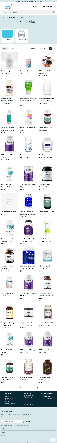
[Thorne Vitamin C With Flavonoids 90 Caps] (9, 228)
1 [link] (20, 387)
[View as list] (54, 48)
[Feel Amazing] (9, 60)
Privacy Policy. (25, 425)
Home (3, 17)
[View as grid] (50, 48)
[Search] (54, 12)
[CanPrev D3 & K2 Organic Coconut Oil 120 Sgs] (28, 255)
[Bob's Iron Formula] (28, 60)
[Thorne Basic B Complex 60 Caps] (9, 339)
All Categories (11, 17)
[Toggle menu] (2, 6)
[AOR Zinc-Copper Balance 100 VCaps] (28, 282)
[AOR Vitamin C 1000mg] (28, 339)
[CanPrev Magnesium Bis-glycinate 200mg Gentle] (28, 201)
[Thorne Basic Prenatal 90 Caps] (28, 117)
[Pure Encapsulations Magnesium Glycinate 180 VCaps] (47, 144)
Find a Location (47, 398)
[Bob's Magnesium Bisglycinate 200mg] (9, 87)
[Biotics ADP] (28, 144)
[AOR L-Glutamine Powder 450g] (28, 173)
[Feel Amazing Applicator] (9, 201)
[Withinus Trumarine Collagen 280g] (47, 255)
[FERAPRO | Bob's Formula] (47, 60)
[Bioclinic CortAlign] (28, 366)
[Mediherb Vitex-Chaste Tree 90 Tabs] (47, 117)
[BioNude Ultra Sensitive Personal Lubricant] (47, 228)
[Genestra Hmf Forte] (9, 282)
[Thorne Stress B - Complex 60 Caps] (9, 173)
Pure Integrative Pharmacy (29, 442)
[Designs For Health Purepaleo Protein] (47, 173)
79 (31, 387)
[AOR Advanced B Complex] (9, 144)
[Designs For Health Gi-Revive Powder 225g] (28, 312)
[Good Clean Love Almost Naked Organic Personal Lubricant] (28, 87)
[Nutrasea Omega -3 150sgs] (47, 366)
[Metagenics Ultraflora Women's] (9, 255)
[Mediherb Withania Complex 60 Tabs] (9, 366)
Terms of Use (18, 425)
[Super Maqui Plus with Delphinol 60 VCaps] (28, 228)
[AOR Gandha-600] (47, 339)
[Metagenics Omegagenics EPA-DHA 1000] (9, 312)
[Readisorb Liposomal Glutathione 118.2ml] (9, 117)
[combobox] (28, 12)
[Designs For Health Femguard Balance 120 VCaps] (47, 282)
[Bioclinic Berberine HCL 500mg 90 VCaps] (47, 312)
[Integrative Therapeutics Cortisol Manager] (47, 87)
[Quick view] (16, 55)
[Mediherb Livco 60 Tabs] (47, 201)
